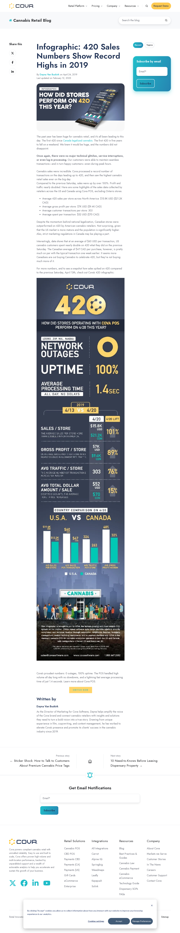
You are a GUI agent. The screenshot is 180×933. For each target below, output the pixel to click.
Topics (149, 45)
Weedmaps (98, 870)
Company (153, 841)
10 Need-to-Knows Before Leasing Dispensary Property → (134, 763)
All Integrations (100, 848)
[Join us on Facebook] (24, 883)
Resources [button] (130, 6)
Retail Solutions (74, 841)
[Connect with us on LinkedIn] (35, 883)
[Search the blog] (166, 20)
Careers (151, 870)
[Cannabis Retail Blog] (90, 761)
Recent (138, 45)
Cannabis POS (72, 848)
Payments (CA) (72, 864)
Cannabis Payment (129, 868)
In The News (154, 864)
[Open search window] (146, 6)
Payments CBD (72, 859)
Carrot (95, 854)
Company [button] (112, 6)
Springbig (97, 864)
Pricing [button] (95, 6)
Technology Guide (129, 883)
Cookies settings (96, 921)
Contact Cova (154, 881)
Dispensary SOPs (128, 889)
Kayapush (97, 881)
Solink (95, 886)
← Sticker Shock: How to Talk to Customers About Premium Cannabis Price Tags (39, 763)
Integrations (100, 841)
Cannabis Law (126, 863)
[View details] (46, 883)
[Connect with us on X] (12, 883)
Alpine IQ (97, 859)
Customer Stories (156, 859)
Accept (119, 921)
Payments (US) (72, 870)
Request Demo (161, 6)
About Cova (153, 848)
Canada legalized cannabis (77, 140)
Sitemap (165, 917)
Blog (121, 848)
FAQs (122, 894)
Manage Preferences (141, 921)
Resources (126, 841)
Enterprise (70, 886)
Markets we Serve (157, 854)
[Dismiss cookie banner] (152, 905)
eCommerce (71, 881)
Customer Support (157, 875)
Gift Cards (69, 875)
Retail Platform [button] (76, 6)
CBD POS (69, 854)
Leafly (95, 875)
